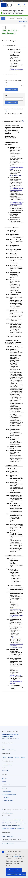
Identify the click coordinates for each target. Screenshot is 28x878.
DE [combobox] (6, 85)
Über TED (4, 778)
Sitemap (4, 781)
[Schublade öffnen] (4, 27)
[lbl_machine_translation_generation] (6, 111)
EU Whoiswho (5, 797)
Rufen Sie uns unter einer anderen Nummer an (13, 823)
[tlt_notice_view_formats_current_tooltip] (23, 121)
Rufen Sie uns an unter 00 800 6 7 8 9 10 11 (13, 820)
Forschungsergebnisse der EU (9, 794)
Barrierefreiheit (5, 770)
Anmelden (19, 6)
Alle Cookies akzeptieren (14, 870)
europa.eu (10, 813)
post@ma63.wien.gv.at (15, 637)
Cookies (4, 768)
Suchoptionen (23, 21)
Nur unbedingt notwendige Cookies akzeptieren (16, 874)
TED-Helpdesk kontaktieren (8, 749)
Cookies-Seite (17, 856)
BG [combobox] (6, 99)
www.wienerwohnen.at (15, 175)
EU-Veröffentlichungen (7, 800)
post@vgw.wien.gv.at (15, 609)
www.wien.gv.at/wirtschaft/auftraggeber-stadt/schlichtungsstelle (16, 645)
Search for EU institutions (8, 836)
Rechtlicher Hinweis (7, 765)
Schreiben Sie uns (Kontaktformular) (11, 825)
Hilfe (3, 747)
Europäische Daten (6, 791)
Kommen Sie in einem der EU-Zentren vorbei (13, 828)
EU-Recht (4, 788)
